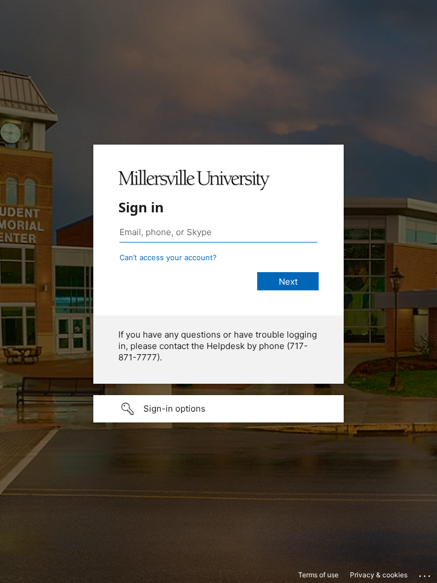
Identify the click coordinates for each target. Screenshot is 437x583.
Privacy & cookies (378, 574)
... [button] (425, 573)
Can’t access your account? (168, 257)
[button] (218, 408)
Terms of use (318, 574)
